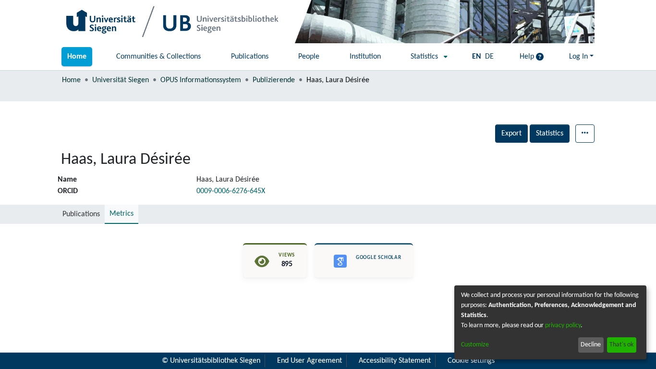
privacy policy (563, 325)
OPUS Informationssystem (200, 80)
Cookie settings (471, 361)
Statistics (549, 133)
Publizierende (274, 80)
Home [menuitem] (76, 57)
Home (71, 80)
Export (511, 133)
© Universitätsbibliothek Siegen (211, 361)
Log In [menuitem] (578, 57)
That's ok (621, 344)
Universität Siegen (120, 80)
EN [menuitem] (476, 57)
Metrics (121, 214)
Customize (475, 344)
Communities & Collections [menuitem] (158, 57)
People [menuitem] (308, 57)
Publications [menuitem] (249, 57)
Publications (81, 214)
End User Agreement (309, 361)
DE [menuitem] (489, 57)
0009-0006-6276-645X (230, 191)
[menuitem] (426, 56)
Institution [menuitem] (365, 57)
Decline (591, 344)
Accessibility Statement (395, 361)
